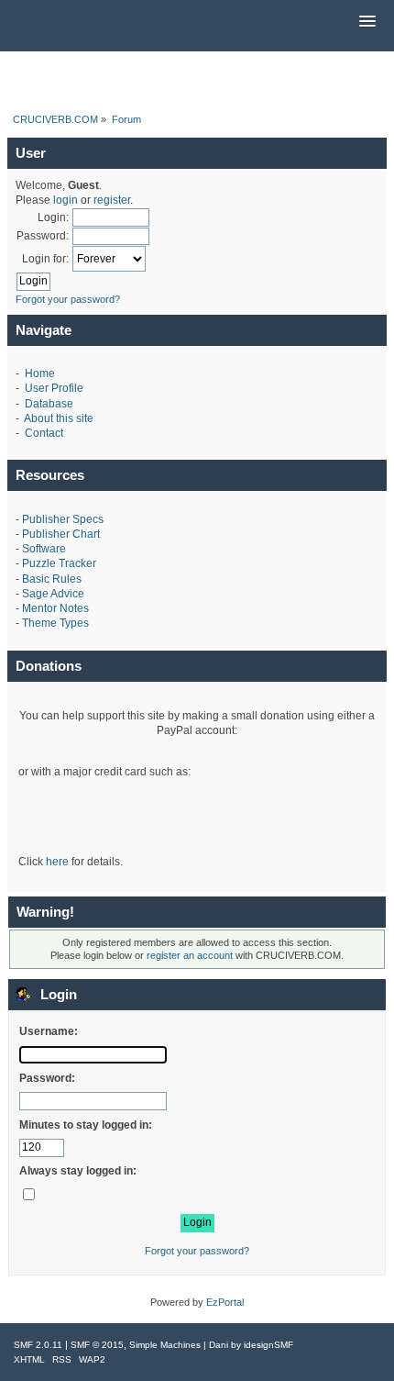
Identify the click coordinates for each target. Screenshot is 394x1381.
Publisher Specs (63, 519)
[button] (367, 22)
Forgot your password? (68, 299)
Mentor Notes (55, 608)
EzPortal (225, 1302)
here (57, 861)
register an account (190, 955)
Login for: (45, 258)
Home (40, 373)
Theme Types (55, 623)
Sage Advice (53, 593)
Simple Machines (165, 1345)
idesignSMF (268, 1345)
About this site (58, 418)
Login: (53, 217)
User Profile (54, 388)
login (65, 200)
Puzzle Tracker (59, 563)
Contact (44, 433)
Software (44, 548)
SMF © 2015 (97, 1345)
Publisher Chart (61, 534)
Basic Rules (52, 579)
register (111, 200)
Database (49, 403)
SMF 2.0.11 (38, 1345)
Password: (42, 235)
